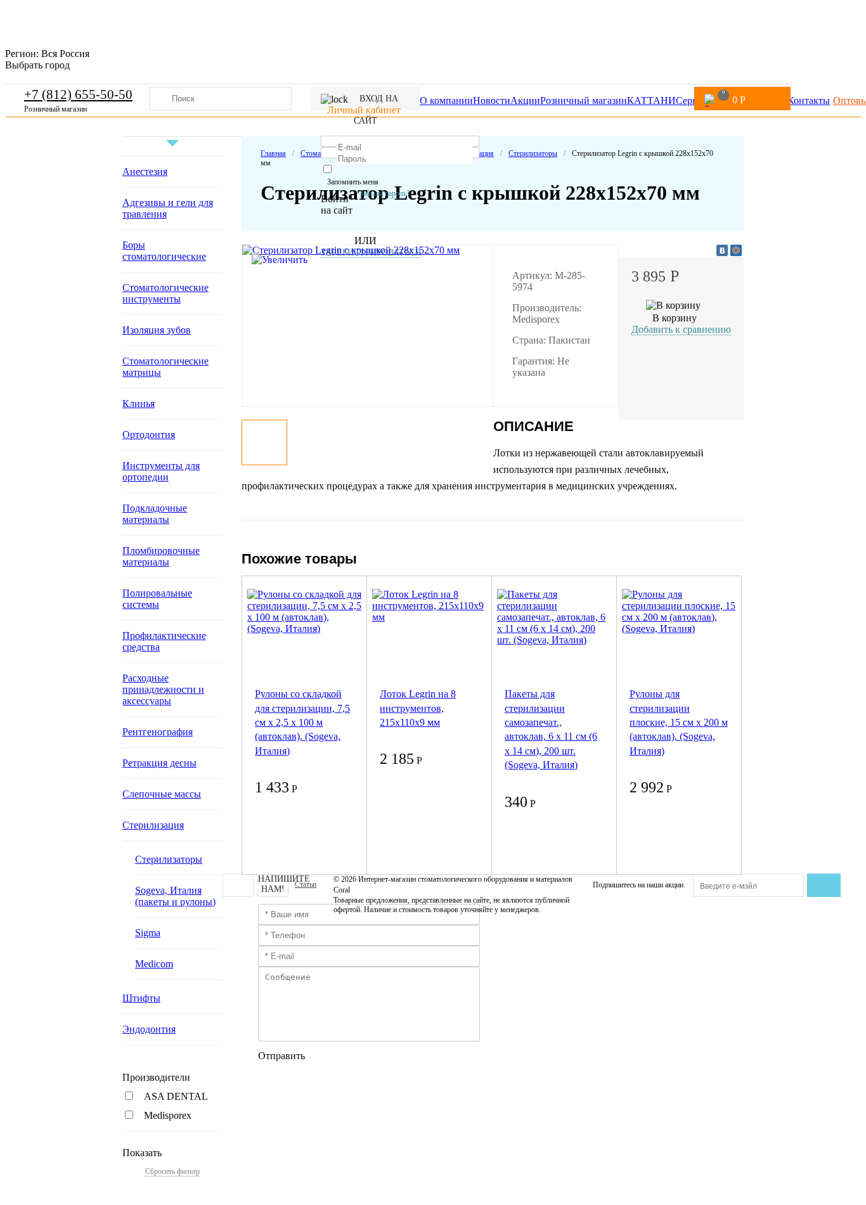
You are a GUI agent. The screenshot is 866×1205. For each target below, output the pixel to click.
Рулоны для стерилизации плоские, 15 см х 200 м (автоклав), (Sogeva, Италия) (679, 722)
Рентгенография (157, 731)
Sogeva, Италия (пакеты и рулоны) (175, 896)
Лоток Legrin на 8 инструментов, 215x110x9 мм (418, 708)
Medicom (154, 963)
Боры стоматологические (164, 251)
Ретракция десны (159, 762)
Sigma (147, 932)
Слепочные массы (161, 794)
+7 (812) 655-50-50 (78, 94)
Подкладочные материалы (154, 514)
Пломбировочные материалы (161, 556)
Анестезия (144, 171)
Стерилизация (153, 825)
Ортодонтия (148, 434)
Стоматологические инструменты (165, 293)
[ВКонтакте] (722, 250)
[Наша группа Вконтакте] (238, 885)
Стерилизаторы (168, 859)
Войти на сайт (336, 204)
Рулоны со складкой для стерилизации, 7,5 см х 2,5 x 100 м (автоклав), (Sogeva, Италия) (302, 722)
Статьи (305, 884)
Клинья (138, 403)
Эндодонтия (149, 1029)
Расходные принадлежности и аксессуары (163, 689)
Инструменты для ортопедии (161, 471)
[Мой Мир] (736, 250)
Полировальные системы (157, 599)
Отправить (281, 1055)
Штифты (141, 998)
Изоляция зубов (156, 330)
